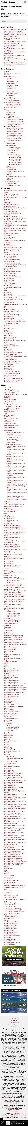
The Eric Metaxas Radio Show (12, 361)
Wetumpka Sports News (14, 140)
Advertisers (7, 501)
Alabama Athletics (15, 147)
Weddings (10, 97)
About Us (7, 429)
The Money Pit (8, 365)
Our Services (8, 723)
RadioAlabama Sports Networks (13, 118)
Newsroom (10, 114)
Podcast (6, 742)
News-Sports (11, 113)
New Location (11, 611)
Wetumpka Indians (15, 164)
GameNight (7, 203)
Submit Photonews (9, 882)
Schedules (10, 173)
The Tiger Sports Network (15, 125)
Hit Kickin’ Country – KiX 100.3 (12, 216)
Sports (6, 142)
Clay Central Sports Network (12, 592)
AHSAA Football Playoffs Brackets (14, 505)
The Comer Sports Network (15, 121)
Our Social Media (9, 730)
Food (8, 80)
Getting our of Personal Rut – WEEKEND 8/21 (12, 39)
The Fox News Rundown (11, 363)
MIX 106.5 (7, 699)
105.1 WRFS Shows (9, 393)
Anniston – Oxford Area (14, 436)
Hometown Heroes (12, 85)
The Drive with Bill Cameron (12, 287)
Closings (6, 610)
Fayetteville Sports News (14, 135)
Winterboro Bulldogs (13, 185)
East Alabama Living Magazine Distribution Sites (13, 640)
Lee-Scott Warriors (16, 161)
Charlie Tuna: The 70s (10, 273)
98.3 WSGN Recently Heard (12, 425)
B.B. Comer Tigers (15, 156)
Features (10, 78)
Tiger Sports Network (10, 915)
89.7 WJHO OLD (8, 403)
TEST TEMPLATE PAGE (11, 896)
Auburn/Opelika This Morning (13, 353)
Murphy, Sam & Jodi (10, 107)
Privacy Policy (8, 748)
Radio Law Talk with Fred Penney (13, 378)
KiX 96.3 (6, 673)
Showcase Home (12, 94)
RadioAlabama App (9, 770)
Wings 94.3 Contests (10, 941)
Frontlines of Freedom (10, 256)
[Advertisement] (14, 956)
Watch (9, 180)
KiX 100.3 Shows (9, 672)
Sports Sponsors (9, 877)
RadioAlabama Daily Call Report (13, 773)
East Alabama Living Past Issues (13, 642)
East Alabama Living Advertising (13, 636)
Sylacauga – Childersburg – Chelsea (14, 885)
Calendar (6, 568)
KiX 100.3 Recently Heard (11, 670)
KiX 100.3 (6, 667)
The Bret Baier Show (10, 258)
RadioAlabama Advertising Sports (17, 484)
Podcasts (6, 744)
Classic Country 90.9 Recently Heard (14, 587)
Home (6, 665)
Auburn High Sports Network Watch (14, 541)
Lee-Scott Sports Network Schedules (15, 689)
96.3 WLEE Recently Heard (11, 418)
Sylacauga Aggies (15, 163)
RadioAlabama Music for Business (14, 787)
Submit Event (8, 879)
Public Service (8, 753)
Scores (9, 175)
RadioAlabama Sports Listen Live (13, 858)
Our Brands (7, 722)
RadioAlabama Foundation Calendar (14, 780)
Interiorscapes (11, 88)
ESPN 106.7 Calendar (10, 648)
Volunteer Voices (9, 918)
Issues (9, 90)
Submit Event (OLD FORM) (11, 880)
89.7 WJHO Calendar (10, 399)
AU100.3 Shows (8, 522)
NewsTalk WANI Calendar (11, 711)
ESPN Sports (11, 152)
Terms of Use (8, 892)
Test (5, 894)
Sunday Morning (9, 303)
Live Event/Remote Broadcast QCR (14, 692)
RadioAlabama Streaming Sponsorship (15, 861)
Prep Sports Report (10, 206)
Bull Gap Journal (9, 561)
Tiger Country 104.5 (10, 906)
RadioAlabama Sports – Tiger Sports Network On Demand (15, 843)
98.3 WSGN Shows (9, 427)
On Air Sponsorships (13, 727)
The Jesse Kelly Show (10, 359)
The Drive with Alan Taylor (12, 373)
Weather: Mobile (9, 930)
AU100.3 (6, 515)
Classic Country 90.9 (10, 575)
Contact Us (7, 625)
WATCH (6, 920)
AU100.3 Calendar (9, 517)
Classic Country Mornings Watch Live (15, 591)
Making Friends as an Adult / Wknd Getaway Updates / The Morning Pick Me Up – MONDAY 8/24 (15, 34)
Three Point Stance (9, 237)
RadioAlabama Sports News (12, 126)
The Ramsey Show (9, 270)
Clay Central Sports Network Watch (14, 608)
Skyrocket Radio (18, 1113)
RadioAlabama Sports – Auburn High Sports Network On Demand (15, 805)
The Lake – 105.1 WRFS (11, 323)
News (6, 109)
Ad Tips (6, 71)
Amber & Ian (8, 285)
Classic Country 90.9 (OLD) (12, 577)
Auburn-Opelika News (13, 100)
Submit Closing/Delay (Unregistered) (13, 616)
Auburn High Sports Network (12, 525)
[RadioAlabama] (8, 2)
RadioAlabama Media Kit (11, 786)
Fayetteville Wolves (16, 159)
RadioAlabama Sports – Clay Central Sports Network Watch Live (14, 816)
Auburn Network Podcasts (12, 548)
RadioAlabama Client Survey (12, 772)
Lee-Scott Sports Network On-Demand (15, 687)
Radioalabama (11, 169)
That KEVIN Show (9, 370)
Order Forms (8, 720)
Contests (6, 632)
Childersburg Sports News (15, 131)
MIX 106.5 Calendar (9, 701)
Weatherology (22, 1117)
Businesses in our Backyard (12, 73)
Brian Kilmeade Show (10, 354)
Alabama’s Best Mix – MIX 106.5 (13, 311)
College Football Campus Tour (13, 263)
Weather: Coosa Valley (10, 925)
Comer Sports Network (11, 624)
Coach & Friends (9, 235)
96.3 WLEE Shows (9, 420)
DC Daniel (7, 330)
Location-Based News (10, 99)
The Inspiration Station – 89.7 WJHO (14, 240)
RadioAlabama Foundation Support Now (15, 778)
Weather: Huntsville (10, 927)
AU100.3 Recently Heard (11, 520)
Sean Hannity (8, 358)
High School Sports (13, 154)
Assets (6, 513)
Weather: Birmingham (10, 923)
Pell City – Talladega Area (14, 444)
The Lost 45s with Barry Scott (12, 277)
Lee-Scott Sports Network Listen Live (15, 684)
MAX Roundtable (9, 278)
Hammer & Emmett (9, 309)
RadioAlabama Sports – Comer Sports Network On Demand (15, 822)
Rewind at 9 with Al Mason (12, 346)
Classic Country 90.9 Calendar (12, 586)
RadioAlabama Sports (10, 789)
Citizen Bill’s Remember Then (12, 194)
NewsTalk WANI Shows (11, 715)
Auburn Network (9, 542)
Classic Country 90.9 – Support (16, 584)
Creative (9, 725)
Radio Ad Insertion (9, 765)
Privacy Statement (9, 749)
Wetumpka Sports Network (12, 935)
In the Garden (11, 87)
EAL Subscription (9, 634)
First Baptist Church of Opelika (13, 380)
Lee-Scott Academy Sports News (16, 137)
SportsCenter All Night (11, 297)
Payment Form (8, 734)
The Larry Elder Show (10, 266)
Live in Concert (8, 351)
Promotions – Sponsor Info (12, 751)
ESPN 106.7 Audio (12, 150)
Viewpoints (7, 327)
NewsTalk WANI (9, 710)
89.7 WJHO (7, 398)
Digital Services (11, 760)
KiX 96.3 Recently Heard (11, 677)
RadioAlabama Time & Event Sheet (14, 863)
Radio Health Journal (10, 328)
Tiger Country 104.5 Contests (12, 910)
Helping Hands (11, 83)
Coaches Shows (11, 144)
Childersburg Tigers (16, 157)
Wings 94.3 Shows (9, 944)
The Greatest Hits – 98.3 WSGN (13, 220)
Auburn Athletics (15, 149)
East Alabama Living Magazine (13, 637)
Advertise (14, 1026)
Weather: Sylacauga (10, 934)
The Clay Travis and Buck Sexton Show (15, 356)
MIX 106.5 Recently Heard (11, 703)
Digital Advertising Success (15, 758)
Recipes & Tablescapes (14, 92)
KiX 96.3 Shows (8, 679)
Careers (6, 75)
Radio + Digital (11, 763)
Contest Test (8, 630)
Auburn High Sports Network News (14, 532)
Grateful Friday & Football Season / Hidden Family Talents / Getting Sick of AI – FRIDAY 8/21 (15, 64)
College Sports (11, 145)
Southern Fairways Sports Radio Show (15, 208)
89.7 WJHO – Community (14, 406)
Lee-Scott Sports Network (11, 680)
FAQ (5, 653)
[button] (25, 1)
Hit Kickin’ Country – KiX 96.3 (12, 271)
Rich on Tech (8, 368)
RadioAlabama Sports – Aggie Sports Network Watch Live (15, 798)
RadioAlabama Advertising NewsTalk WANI (15, 481)
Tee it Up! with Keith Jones (12, 371)
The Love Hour (8, 242)
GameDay (7, 313)
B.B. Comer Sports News (14, 130)
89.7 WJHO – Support (13, 408)
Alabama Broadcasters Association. (18, 1115)
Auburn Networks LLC (14, 1111)
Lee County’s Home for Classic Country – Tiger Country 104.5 (13, 248)
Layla (5, 289)
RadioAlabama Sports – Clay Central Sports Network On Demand (14, 812)
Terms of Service (9, 891)
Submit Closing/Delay (13, 613)
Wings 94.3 (7, 937)
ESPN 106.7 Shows (9, 651)
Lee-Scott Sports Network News (13, 686)
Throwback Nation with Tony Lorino (15, 218)
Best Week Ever (8, 316)
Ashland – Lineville (12, 437)
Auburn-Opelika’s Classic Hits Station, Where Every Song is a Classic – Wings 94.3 (15, 230)
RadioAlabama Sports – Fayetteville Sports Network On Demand (14, 829)
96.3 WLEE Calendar (10, 415)
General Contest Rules (10, 661)
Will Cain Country (9, 268)
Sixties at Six (7, 244)
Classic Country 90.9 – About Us (16, 579)
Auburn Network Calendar (12, 544)
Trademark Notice (9, 917)
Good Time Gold (9, 280)
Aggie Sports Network (10, 503)
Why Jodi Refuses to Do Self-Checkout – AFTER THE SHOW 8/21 (15, 42)
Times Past (10, 95)
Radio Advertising (12, 729)
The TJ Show (8, 332)
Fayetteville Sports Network (12, 655)
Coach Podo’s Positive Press (12, 620)
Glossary (6, 663)
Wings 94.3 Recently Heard (12, 942)
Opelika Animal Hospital (11, 718)
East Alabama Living (10, 76)
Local (8, 111)
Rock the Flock (8, 239)
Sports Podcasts (9, 875)
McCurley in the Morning (11, 315)
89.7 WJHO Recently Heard (11, 410)
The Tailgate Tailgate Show (12, 259)
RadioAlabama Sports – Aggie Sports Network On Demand (15, 795)
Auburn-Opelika (12, 439)
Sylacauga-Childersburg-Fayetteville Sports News (14, 105)
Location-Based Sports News (12, 102)
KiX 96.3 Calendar (9, 675)
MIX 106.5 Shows (9, 705)
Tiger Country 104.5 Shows (12, 913)
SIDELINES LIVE (8, 209)
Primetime (7, 201)
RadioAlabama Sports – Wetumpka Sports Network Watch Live (14, 853)
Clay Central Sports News (14, 133)
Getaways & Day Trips (13, 81)
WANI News (10, 116)
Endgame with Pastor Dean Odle (13, 196)
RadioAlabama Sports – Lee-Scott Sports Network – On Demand (14, 836)
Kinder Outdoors (9, 366)
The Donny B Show (9, 344)
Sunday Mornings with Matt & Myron (15, 265)
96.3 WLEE (7, 413)
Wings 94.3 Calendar (10, 939)
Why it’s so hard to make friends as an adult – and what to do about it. (15, 30)
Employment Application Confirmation (15, 644)
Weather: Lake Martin (10, 929)
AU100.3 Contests (9, 518)
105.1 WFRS (7, 387)
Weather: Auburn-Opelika (11, 922)
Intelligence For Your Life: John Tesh (14, 296)
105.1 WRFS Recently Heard (12, 391)
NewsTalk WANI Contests (11, 713)
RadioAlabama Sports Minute (15, 171)
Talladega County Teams (11, 181)
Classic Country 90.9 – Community (13, 581)
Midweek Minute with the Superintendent (11, 697)
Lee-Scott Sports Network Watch (13, 691)
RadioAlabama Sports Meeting (13, 860)
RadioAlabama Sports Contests (13, 856)
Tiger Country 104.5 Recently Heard (14, 911)
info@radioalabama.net (10, 1101)
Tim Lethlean (8, 334)
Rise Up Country (9, 318)
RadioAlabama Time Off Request (13, 865)
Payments (7, 739)
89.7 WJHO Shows (9, 411)
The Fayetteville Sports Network (16, 123)
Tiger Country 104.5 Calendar (12, 908)
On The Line (11, 168)
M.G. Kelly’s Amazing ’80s (11, 204)
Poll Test (6, 746)
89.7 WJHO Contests (10, 401)
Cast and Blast (8, 308)
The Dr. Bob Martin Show (11, 382)
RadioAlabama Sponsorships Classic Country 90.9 (15, 497)
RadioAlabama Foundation (12, 775)
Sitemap (6, 872)
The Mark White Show (10, 211)
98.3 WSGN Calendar (10, 424)
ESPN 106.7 (7, 646)
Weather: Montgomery (11, 932)
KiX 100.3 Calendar (9, 668)
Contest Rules (8, 629)
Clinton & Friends (9, 261)
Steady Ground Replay (10, 275)
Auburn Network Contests (12, 546)
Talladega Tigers (12, 183)
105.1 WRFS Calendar (10, 389)
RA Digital (7, 754)
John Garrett (8, 292)
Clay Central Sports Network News (14, 599)
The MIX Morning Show (11, 284)
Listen (9, 166)
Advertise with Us (9, 430)
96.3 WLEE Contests (10, 417)
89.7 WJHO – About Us (13, 405)
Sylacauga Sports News (14, 138)
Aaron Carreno (8, 335)
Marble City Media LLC (14, 1109)
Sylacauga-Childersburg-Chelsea (16, 499)
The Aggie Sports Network (15, 119)
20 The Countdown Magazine (12, 254)
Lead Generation (12, 761)
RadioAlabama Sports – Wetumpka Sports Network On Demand (14, 850)
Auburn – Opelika (9, 524)
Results (6, 867)
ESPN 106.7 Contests (10, 649)
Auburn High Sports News (15, 128)
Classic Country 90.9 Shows (12, 589)
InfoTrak (6, 325)
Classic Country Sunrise (11, 234)
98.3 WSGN (7, 422)
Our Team (7, 732)
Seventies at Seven (9, 246)
